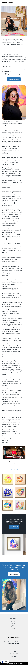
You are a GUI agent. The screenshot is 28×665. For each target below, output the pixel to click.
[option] (8, 493)
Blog (12, 627)
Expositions (14, 621)
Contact (13, 628)
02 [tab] (12, 34)
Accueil (13, 620)
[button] (3, 33)
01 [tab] (12, 33)
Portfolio (13, 625)
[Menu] (25, 3)
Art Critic (13, 623)
